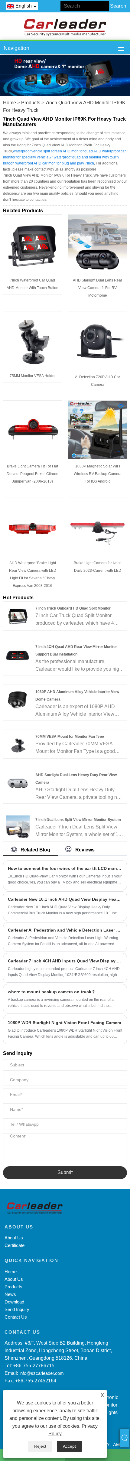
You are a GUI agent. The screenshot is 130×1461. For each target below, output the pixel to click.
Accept (69, 1446)
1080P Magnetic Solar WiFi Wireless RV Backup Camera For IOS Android (98, 473)
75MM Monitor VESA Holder (33, 376)
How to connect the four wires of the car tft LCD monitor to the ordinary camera (65, 868)
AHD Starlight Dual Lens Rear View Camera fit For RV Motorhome (97, 288)
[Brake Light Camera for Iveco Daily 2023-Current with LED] (97, 526)
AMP (118, 1444)
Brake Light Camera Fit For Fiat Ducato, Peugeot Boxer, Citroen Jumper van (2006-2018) (32, 473)
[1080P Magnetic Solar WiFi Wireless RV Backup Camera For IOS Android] (97, 429)
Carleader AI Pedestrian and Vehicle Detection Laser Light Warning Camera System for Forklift (65, 930)
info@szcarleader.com (41, 1373)
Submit (65, 1172)
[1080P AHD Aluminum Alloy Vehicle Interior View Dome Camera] (17, 698)
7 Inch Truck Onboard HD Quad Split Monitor (73, 608)
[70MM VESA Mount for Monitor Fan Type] (17, 743)
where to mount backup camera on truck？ (52, 991)
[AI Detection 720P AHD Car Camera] (97, 340)
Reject (40, 1446)
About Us (14, 1237)
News (10, 1294)
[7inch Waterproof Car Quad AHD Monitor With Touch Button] (32, 243)
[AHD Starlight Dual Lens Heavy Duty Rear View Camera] (17, 782)
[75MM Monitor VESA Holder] (32, 339)
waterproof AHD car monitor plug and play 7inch (54, 163)
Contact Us (16, 1316)
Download (14, 1301)
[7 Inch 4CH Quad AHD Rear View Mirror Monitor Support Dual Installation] (17, 654)
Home (9, 102)
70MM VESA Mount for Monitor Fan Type (69, 736)
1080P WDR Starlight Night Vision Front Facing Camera (64, 1022)
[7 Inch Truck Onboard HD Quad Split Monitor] (17, 615)
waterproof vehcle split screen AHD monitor (48, 151)
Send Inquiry (17, 1309)
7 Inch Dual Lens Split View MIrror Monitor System (78, 820)
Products (30, 102)
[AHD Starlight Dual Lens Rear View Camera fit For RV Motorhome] (97, 243)
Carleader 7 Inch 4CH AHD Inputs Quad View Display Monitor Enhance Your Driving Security (65, 960)
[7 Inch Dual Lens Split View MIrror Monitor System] (17, 826)
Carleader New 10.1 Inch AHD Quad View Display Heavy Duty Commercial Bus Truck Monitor (65, 899)
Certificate (14, 1245)
